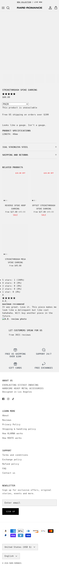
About (5, 415)
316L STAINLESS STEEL (15, 147)
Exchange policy (12, 459)
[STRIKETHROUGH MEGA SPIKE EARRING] (15, 240)
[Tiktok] (13, 399)
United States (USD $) (18, 547)
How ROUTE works (12, 438)
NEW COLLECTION (24, 2)
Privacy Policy (11, 424)
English (9, 556)
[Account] (49, 8)
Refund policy (10, 464)
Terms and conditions (15, 455)
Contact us (8, 473)
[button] (8, 94)
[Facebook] (3, 399)
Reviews (6, 420)
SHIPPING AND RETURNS (15, 155)
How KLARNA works (12, 433)
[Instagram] (8, 399)
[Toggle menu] (3, 8)
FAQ (4, 468)
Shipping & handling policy (19, 429)
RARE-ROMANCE (15, 563)
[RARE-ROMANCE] (29, 7)
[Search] (9, 8)
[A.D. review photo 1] (14, 319)
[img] (8, 298)
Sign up (10, 511)
